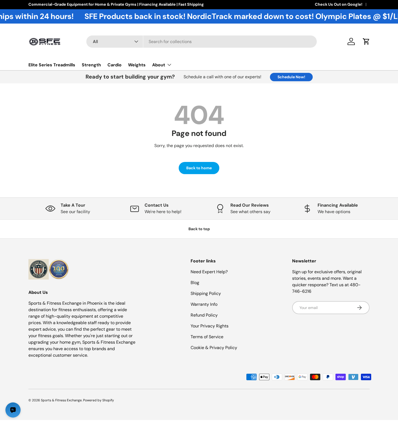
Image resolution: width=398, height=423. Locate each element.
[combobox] (201, 41)
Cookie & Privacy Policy (214, 347)
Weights (137, 65)
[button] (366, 41)
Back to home (199, 167)
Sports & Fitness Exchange (61, 400)
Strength (91, 65)
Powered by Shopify (98, 400)
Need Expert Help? (209, 272)
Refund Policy (204, 315)
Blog (195, 282)
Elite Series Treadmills (51, 65)
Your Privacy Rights (210, 326)
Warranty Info (204, 304)
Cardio (114, 65)
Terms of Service (207, 337)
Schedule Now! (291, 76)
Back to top (199, 228)
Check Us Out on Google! (338, 4)
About (158, 65)
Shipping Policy (206, 293)
